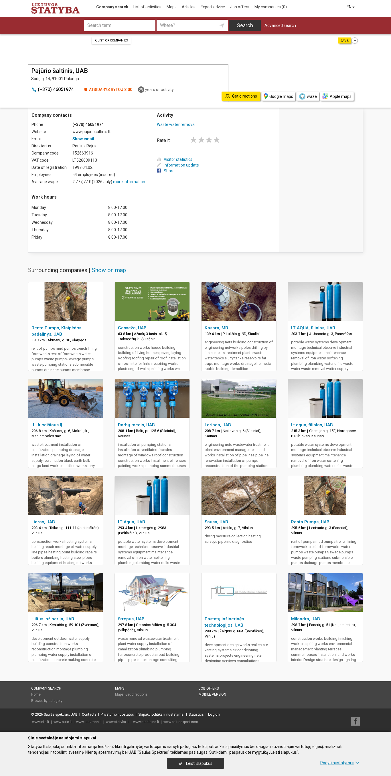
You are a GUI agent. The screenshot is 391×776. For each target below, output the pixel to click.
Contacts (89, 714)
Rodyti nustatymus (337, 763)
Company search (112, 7)
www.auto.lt (63, 722)
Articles (189, 7)
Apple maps (340, 96)
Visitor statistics (178, 159)
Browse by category (46, 701)
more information (129, 181)
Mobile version (212, 694)
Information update (181, 165)
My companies (270, 7)
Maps (172, 7)
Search (245, 25)
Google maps (281, 96)
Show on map (109, 270)
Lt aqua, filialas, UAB (312, 424)
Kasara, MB (216, 327)
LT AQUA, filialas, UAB (313, 327)
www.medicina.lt (146, 722)
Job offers (239, 7)
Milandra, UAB (305, 618)
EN (349, 7)
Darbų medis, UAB (136, 424)
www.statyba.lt (117, 722)
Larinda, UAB (218, 424)
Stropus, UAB (131, 618)
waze (312, 96)
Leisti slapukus (198, 763)
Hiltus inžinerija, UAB (52, 618)
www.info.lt (40, 722)
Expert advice (213, 7)
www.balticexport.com (180, 722)
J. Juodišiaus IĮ (46, 424)
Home (36, 694)
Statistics (196, 714)
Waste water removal (176, 124)
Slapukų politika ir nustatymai (161, 714)
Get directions (136, 694)
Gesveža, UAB (132, 327)
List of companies (113, 40)
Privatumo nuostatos (117, 714)
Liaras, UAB (43, 521)
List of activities (147, 7)
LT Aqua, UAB (131, 521)
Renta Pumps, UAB (310, 521)
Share (169, 171)
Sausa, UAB (216, 521)
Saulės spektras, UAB (61, 714)
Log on (214, 714)
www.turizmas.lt (89, 722)
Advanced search (280, 25)
